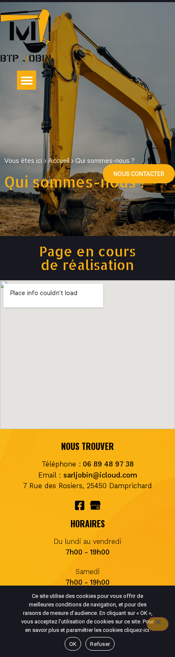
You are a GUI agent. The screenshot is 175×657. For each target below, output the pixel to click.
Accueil (58, 160)
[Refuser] (158, 624)
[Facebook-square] (79, 505)
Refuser (100, 644)
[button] (26, 80)
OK (73, 644)
